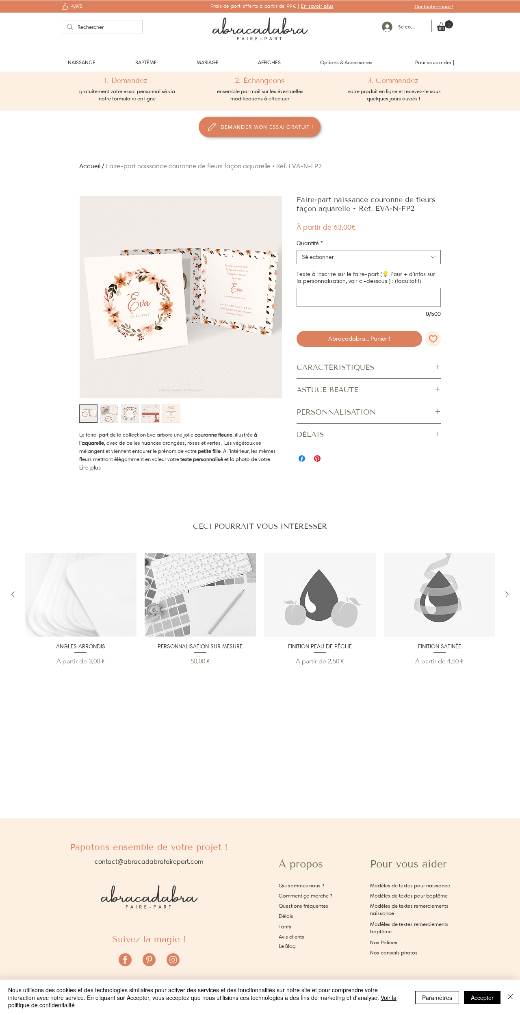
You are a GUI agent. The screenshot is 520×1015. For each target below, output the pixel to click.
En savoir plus (317, 6)
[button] (81, 62)
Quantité (310, 243)
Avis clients (291, 937)
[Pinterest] (149, 960)
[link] (445, 25)
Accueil (89, 166)
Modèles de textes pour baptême (409, 896)
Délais (286, 916)
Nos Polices (383, 942)
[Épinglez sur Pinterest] (317, 458)
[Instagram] (173, 960)
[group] (260, 609)
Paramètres (437, 997)
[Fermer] (510, 997)
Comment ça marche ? (305, 896)
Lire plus (90, 467)
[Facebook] (125, 960)
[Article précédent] (13, 594)
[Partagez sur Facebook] (302, 458)
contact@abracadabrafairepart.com (149, 861)
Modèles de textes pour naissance (410, 885)
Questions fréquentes (303, 906)
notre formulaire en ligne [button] (127, 99)
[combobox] (369, 257)
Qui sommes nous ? (301, 885)
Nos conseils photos (394, 953)
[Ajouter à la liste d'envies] (433, 339)
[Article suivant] (507, 594)
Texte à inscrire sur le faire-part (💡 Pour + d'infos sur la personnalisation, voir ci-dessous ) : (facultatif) (366, 278)
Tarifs (285, 927)
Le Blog (287, 946)
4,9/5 (76, 6)
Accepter (482, 997)
